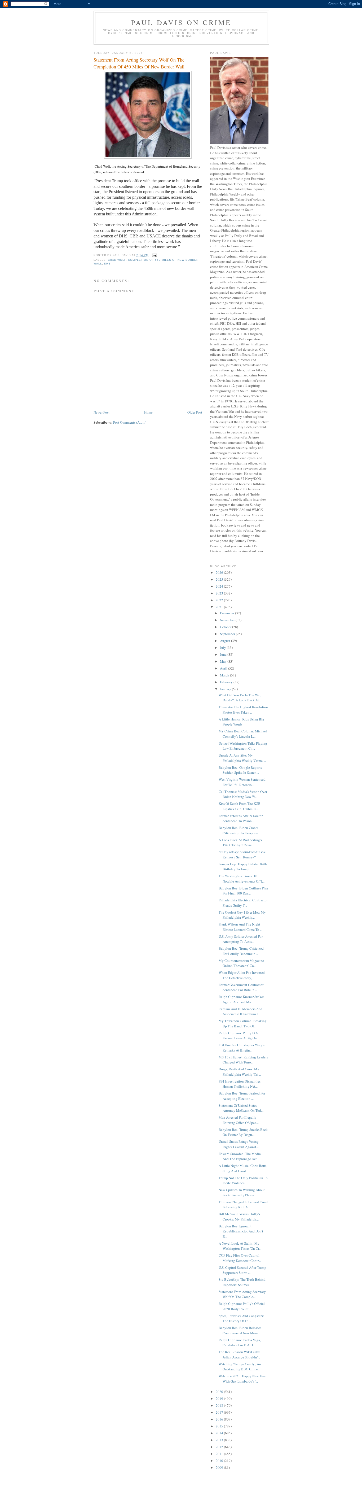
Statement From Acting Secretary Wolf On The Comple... (242, 1294)
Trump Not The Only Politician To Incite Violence (243, 1180)
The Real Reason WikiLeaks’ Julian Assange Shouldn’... (239, 1354)
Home (148, 412)
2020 (220, 1391)
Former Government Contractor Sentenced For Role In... (241, 987)
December (227, 613)
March (225, 675)
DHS (107, 263)
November (228, 620)
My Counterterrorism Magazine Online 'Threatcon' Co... (241, 963)
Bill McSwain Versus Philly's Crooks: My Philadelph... (239, 1216)
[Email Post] (154, 255)
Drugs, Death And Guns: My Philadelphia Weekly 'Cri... (240, 1072)
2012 (220, 1446)
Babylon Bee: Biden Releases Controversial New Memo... (240, 1330)
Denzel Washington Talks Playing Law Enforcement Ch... (243, 746)
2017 (220, 1412)
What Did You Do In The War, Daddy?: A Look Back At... (240, 698)
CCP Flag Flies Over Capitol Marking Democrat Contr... (240, 1258)
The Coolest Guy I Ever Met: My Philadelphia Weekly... (242, 915)
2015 (220, 1426)
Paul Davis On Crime (181, 22)
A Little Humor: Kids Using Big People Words (241, 722)
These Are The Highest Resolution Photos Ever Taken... (243, 710)
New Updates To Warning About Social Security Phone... (242, 1192)
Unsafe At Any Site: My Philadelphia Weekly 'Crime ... (242, 758)
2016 (220, 1419)
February (226, 682)
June (223, 654)
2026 (220, 572)
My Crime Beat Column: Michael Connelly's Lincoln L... (243, 734)
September (228, 633)
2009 (220, 1467)
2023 (220, 593)
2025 (220, 579)
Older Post (194, 412)
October (226, 626)
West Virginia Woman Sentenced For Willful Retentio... (242, 782)
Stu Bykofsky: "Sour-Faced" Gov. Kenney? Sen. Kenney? (242, 854)
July (223, 647)
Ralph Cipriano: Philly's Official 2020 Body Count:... (242, 1306)
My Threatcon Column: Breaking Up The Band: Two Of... (243, 1023)
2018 (220, 1405)
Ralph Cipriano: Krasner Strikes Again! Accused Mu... (241, 999)
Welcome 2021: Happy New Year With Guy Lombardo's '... (242, 1379)
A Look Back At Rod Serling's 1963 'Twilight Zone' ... (240, 842)
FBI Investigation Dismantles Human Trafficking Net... (240, 1084)
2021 (220, 607)
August (225, 640)
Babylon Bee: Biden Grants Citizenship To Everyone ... (240, 830)
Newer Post (101, 412)
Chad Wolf (117, 259)
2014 (220, 1433)
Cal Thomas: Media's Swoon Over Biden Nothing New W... (243, 794)
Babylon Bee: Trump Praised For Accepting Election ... (242, 1096)
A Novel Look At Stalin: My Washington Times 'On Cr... (240, 1246)
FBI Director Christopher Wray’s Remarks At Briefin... (241, 1048)
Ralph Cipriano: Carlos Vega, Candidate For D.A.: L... (240, 1342)
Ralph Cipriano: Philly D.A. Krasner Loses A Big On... (239, 1036)
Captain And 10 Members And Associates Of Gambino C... (240, 1011)
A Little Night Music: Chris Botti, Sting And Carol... (243, 1168)
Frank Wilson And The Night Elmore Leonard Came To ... (240, 927)
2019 (220, 1398)
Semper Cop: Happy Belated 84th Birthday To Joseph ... (243, 867)
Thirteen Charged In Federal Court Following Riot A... (243, 1205)
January (226, 689)
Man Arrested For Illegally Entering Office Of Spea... (239, 1120)
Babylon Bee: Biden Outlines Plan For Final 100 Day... (243, 891)
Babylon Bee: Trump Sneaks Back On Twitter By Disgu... (243, 1132)
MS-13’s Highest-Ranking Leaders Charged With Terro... (243, 1060)
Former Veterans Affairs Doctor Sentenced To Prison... (241, 818)
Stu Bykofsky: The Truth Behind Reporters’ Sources (242, 1282)
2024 (220, 586)
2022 (220, 600)
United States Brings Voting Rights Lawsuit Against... (239, 1144)
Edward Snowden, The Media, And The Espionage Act (240, 1156)
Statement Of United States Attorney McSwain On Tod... (241, 1108)
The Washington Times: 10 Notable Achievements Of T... (241, 879)
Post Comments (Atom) (129, 422)
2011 (220, 1453)
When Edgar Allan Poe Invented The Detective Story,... (242, 975)
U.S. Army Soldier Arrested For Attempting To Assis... (241, 939)
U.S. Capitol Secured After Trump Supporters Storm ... (242, 1270)
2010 (220, 1460)
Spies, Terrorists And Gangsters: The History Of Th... (241, 1318)
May (223, 661)
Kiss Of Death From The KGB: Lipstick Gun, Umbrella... (240, 806)
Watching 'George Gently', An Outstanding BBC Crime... (240, 1367)
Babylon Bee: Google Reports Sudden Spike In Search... (240, 770)
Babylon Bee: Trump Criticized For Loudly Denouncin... (241, 951)
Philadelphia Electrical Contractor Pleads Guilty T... (243, 903)
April (224, 668)
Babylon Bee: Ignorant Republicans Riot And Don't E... (241, 1231)
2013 (220, 1439)
